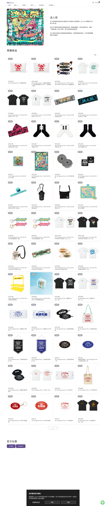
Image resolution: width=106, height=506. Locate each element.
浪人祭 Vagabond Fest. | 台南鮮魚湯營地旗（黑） (17, 360)
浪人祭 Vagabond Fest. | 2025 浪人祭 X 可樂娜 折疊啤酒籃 (17, 299)
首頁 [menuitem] (9, 5)
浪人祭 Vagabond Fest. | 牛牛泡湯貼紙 (64, 420)
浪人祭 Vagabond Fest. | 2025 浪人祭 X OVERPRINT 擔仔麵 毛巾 (41, 268)
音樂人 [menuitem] (15, 5)
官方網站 (11, 446)
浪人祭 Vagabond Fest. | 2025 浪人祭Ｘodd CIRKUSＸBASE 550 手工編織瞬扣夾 (64, 83)
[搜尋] (93, 2)
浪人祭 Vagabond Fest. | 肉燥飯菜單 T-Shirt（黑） (87, 421)
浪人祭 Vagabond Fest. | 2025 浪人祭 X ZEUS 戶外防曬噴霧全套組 (41, 299)
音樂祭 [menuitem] (24, 5)
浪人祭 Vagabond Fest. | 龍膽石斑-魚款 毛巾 (17, 329)
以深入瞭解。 (41, 498)
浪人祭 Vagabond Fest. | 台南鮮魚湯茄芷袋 (87, 329)
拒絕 (68, 502)
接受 (52, 502)
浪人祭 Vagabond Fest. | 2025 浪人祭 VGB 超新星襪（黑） (87, 146)
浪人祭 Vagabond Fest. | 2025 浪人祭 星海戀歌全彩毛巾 (64, 115)
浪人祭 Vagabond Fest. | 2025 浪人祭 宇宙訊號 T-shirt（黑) (17, 115)
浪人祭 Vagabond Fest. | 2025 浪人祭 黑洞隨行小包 (64, 207)
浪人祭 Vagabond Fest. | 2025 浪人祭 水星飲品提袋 (41, 207)
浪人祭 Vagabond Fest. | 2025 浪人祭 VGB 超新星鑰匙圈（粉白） (40, 238)
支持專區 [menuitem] (51, 5)
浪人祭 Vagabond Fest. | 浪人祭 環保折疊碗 (64, 176)
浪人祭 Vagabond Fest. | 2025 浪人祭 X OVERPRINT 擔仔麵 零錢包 (64, 268)
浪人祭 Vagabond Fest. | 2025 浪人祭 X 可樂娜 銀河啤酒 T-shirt (87, 268)
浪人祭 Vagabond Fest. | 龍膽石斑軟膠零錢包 (17, 390)
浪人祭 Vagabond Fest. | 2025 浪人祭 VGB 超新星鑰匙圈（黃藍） (17, 238)
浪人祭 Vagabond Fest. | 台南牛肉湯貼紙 (41, 420)
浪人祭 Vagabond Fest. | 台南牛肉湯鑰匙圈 (17, 421)
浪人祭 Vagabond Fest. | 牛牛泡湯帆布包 (87, 390)
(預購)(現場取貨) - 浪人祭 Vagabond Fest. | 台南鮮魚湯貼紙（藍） (88, 360)
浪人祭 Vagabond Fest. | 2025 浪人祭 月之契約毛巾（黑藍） (87, 115)
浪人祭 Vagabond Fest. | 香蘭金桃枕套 (17, 83)
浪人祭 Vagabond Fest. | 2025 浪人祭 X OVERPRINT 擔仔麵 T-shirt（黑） (87, 238)
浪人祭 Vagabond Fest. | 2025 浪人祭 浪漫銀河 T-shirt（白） (87, 83)
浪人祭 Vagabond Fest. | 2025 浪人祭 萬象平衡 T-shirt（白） (41, 115)
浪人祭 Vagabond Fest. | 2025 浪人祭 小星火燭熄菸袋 (87, 176)
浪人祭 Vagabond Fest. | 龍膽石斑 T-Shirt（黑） (63, 299)
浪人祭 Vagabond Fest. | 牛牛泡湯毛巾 (64, 390)
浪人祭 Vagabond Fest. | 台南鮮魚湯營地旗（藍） (41, 360)
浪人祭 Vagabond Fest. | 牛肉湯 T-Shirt (41, 390)
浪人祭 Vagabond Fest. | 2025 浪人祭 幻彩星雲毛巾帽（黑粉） (17, 146)
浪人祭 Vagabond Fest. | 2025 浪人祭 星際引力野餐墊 (87, 207)
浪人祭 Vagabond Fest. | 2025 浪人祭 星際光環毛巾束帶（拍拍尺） (17, 207)
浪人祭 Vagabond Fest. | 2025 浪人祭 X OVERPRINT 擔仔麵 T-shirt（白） (64, 238)
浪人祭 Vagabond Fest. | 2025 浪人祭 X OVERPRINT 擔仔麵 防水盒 (17, 268)
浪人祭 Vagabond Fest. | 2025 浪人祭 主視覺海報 (41, 176)
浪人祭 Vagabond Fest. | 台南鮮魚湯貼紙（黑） (64, 360)
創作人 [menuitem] (32, 5)
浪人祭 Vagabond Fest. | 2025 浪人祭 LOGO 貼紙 (17, 176)
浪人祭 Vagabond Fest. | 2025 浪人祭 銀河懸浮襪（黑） (41, 146)
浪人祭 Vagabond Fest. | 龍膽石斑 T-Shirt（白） (86, 299)
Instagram (20, 446)
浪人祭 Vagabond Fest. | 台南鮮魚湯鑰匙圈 (64, 329)
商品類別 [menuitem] (41, 5)
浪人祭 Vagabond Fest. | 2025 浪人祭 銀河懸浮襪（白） (64, 146)
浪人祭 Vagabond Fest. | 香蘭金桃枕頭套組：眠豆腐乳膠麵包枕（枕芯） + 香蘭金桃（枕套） (41, 84)
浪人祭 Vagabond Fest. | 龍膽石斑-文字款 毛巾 (41, 329)
